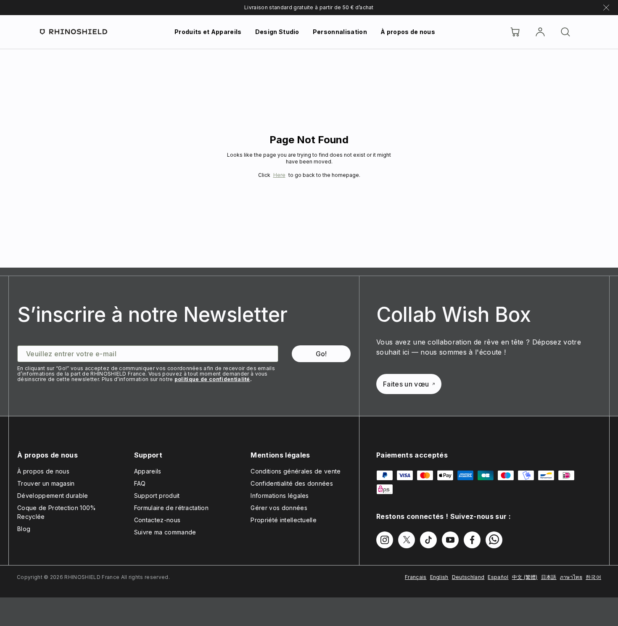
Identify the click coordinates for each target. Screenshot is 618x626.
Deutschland (468, 577)
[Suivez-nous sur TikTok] (428, 539)
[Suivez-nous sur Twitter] (406, 539)
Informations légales (280, 495)
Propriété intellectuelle (284, 519)
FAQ (140, 483)
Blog (23, 528)
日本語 (549, 577)
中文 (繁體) (525, 577)
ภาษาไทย (571, 577)
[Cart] (515, 32)
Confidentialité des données (292, 483)
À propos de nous (407, 31)
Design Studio (277, 31)
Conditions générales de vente (296, 471)
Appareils (147, 471)
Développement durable (52, 495)
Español (498, 577)
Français (416, 577)
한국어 (593, 577)
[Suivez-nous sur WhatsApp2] (494, 539)
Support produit (157, 495)
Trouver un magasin (46, 483)
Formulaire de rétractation (171, 507)
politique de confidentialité (212, 379)
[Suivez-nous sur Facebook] (472, 539)
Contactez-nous (157, 519)
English (439, 577)
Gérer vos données (279, 507)
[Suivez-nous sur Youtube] (450, 539)
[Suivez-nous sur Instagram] (384, 539)
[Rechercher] (565, 32)
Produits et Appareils (208, 31)
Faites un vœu (406, 384)
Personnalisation (340, 31)
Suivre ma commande (165, 532)
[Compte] (540, 32)
